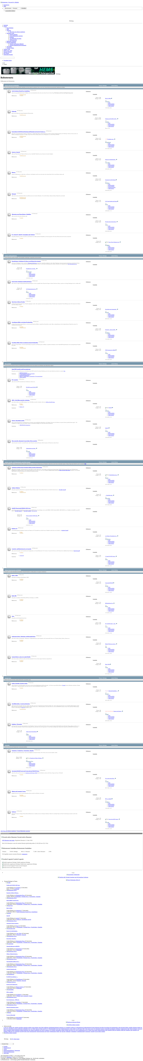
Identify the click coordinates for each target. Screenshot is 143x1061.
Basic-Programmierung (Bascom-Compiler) (27, 373)
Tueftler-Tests (7, 49)
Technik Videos (10, 48)
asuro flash (41, 1027)
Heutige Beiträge (14, 34)
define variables (129, 1027)
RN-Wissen (6, 53)
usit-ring (63, 1031)
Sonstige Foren (8, 678)
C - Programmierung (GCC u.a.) (25, 374)
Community (7, 745)
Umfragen (14, 811)
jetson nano (90, 1028)
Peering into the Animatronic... (12, 984)
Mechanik (14, 193)
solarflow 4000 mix (120, 1030)
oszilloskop (36, 1030)
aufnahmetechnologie (54, 1027)
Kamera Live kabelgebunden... (110, 159)
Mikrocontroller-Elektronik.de (64, 470)
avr (64, 1027)
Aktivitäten (9, 46)
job (94, 1028)
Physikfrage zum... (110, 139)
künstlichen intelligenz (115, 1028)
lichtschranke (124, 1028)
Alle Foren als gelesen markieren (17, 31)
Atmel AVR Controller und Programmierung (21, 369)
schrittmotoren (81, 1030)
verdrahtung (74, 1031)
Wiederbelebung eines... (113, 474)
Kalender (12, 37)
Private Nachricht (111, 104)
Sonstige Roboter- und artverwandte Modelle (21, 656)
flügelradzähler (52, 1028)
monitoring (25, 1030)
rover (76, 1030)
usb (60, 1031)
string (25, 1031)
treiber (57, 1031)
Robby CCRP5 (15, 575)
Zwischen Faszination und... (11, 969)
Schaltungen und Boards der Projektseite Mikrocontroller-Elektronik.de (27, 467)
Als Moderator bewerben (15, 38)
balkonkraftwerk (88, 1027)
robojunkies (58, 1030)
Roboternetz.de (7, 1047)
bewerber (102, 1027)
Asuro (13, 616)
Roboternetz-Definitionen (32, 263)
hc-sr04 (77, 1028)
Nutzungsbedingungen (9, 1051)
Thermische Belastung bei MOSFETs (13, 946)
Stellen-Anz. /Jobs (8, 50)
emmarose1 (24, 854)
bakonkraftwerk (80, 1027)
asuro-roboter (35, 1027)
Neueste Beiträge (8, 52)
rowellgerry (18, 994)
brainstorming (114, 1027)
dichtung (135, 1027)
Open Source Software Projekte (18, 301)
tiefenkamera (53, 1031)
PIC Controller (15, 379)
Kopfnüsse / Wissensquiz (17, 724)
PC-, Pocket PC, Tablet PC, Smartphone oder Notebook (23, 234)
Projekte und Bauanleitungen (11, 255)
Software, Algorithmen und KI (18, 420)
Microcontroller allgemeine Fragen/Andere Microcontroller (24, 440)
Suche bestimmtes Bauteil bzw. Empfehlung (21, 91)
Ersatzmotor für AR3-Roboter (110, 179)
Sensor (90, 1030)
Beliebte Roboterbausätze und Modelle (13, 570)
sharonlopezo (19, 948)
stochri (17, 918)
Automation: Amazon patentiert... (13, 923)
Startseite (6, 25)
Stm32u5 (110, 407)
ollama (32, 1030)
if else (86, 1028)
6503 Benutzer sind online (8, 840)
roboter (63, 1030)
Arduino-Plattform (23, 377)
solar (106, 1030)
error (29, 1028)
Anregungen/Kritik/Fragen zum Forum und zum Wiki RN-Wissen (25, 771)
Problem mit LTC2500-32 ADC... (111, 118)
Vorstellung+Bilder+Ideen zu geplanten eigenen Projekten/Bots (25, 342)
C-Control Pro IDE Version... (110, 556)
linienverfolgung (133, 1028)
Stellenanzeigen (13, 40)
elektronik (20, 1028)
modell (13, 1030)
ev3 (31, 1028)
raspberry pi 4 (48, 1030)
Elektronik (14, 111)
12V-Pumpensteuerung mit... (31, 289)
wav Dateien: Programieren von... (111, 536)
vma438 (92, 1031)
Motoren (13, 172)
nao (29, 1030)
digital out (139, 1027)
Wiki (64, 371)
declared (123, 1027)
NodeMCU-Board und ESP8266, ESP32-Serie (21, 508)
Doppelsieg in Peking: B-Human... (36, 758)
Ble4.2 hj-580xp (108, 98)
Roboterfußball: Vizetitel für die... (13, 900)
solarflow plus (129, 1030)
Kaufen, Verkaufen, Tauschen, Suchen (19, 683)
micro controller (7, 1030)
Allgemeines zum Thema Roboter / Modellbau (21, 214)
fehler (34, 1028)
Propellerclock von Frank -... (31, 268)
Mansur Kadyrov (20, 987)
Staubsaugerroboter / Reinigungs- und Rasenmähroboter (23, 636)
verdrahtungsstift (81, 1031)
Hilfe (5, 6)
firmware (38, 1028)
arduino (30, 1027)
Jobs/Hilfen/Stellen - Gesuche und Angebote (21, 703)
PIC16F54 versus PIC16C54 (31, 387)
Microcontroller (8, 363)
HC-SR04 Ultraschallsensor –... (12, 976)
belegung (97, 1027)
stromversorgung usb (41, 1031)
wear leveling (98, 1031)
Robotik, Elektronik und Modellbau (12, 85)
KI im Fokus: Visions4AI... (11, 938)
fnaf (57, 1028)
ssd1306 (22, 1031)
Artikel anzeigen (111, 106)
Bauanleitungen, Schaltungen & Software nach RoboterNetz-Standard (26, 261)
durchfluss (11, 1028)
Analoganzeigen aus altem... (31, 448)
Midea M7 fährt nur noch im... (110, 643)
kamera (102, 1028)
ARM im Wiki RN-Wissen (50, 402)
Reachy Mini (107, 664)
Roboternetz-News (20, 895)
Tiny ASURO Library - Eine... (110, 623)
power (43, 1030)
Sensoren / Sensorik (16, 152)
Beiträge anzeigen (111, 103)
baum (93, 1027)
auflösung (46, 1027)
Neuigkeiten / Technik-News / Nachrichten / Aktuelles (23, 750)
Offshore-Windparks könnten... (12, 953)
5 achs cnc (6, 1027)
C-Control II (22, 555)
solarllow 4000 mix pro (9, 1031)
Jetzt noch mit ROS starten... (114, 819)
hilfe (83, 1028)
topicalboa (18, 1002)
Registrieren (6, 5)
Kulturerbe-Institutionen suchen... (13, 1007)
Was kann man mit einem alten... (110, 221)
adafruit (10, 1027)
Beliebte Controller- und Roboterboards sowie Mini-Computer (17, 462)
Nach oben (6, 1053)
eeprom (16, 1028)
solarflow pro (136, 1030)
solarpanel (17, 1031)
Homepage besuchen (111, 187)
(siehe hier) (23, 707)
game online (73, 1028)
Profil (109, 102)
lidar (128, 1028)
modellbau (17, 1030)
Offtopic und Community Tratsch (19, 791)
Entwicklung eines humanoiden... (111, 309)
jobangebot (98, 1028)
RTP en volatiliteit (108, 798)
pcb (40, 1030)
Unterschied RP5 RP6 (109, 582)
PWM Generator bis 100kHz (110, 350)
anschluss (21, 1027)
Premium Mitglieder (11, 42)
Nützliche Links (10, 33)
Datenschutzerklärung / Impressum (12, 1050)
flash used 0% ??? (44, 1028)
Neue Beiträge (10, 27)
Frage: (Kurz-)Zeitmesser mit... (114, 242)
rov (74, 1030)
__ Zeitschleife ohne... (109, 495)
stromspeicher (33, 1031)
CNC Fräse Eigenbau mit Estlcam (111, 201)
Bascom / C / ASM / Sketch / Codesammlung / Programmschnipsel (31, 376)
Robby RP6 (14, 595)
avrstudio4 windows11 (70, 1027)
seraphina (18, 887)
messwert (140, 1028)
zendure (103, 1031)
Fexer (17, 925)
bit (110, 1027)
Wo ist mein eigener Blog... (110, 778)
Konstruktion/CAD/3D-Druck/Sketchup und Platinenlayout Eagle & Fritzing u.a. (28, 131)
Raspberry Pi (22, 406)
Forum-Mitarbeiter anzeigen (16, 36)
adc (13, 1027)
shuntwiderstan (101, 1030)
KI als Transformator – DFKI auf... (13, 999)
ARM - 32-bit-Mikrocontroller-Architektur (21, 400)
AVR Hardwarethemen (23, 372)
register (53, 1030)
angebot (16, 1027)
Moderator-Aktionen (11, 41)
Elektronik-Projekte (8, 54)
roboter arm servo (69, 1030)
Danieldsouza (19, 979)
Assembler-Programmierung (24, 375)
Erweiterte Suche (8, 60)
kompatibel (107, 1028)
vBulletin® (9, 1057)
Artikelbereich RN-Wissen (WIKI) (31, 772)
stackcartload (19, 1017)
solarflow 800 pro (112, 1030)
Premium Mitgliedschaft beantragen (18, 45)
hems (81, 1028)
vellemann (68, 1031)
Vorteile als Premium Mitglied (17, 44)
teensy (48, 1031)
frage (59, 1028)
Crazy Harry (19, 933)
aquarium (25, 1027)
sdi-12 (86, 1030)
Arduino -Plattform (16, 487)
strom (28, 1031)
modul (21, 1030)
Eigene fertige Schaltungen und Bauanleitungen (22, 281)
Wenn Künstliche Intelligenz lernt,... (13, 961)
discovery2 (6, 1028)
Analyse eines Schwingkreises (31, 731)
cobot (119, 1027)
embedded (25, 1028)
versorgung (87, 1031)
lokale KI (106, 428)
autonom (61, 1027)
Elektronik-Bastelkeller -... (113, 690)
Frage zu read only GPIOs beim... (32, 515)
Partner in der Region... (118, 711)
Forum (5, 26)
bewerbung (107, 1027)
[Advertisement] (18, 1)
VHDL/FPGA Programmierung (25, 425)
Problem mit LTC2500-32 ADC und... (13, 885)
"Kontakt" (64, 685)
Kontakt (5, 1046)
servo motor (94, 1030)
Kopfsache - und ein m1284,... (110, 329)
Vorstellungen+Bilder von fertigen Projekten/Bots (22, 322)
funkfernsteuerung (65, 1028)
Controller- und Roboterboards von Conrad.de (21, 548)
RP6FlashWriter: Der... (109, 603)
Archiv (5, 1049)
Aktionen (9, 30)
